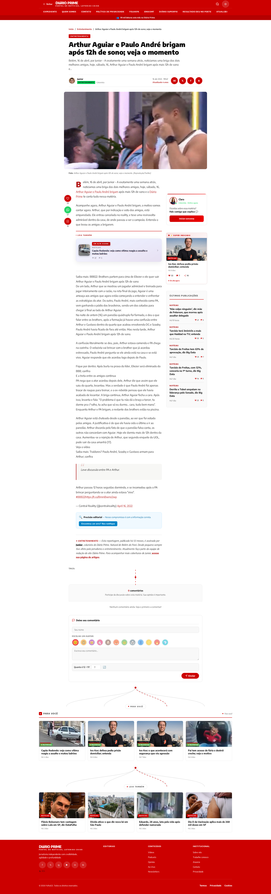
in (75, 865)
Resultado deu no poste (197, 11)
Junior (80, 79)
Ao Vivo (151, 867)
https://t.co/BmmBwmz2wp (101, 497)
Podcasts (152, 857)
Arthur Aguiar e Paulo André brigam (97, 191)
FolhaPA (134, 11)
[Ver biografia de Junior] (72, 80)
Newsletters (153, 871)
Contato (86, 11)
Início (71, 29)
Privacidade (198, 871)
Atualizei (222, 11)
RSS (43, 871)
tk (83, 865)
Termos (203, 885)
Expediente (50, 11)
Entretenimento (84, 29)
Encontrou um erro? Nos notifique (98, 524)
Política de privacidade (110, 11)
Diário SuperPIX (168, 11)
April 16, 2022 (125, 506)
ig (58, 865)
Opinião (151, 862)
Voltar (49, 4)
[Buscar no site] (217, 4)
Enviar (191, 675)
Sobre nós (197, 852)
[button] (186, 209)
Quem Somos (69, 11)
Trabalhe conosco (200, 857)
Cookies (228, 885)
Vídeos (151, 852)
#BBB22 (80, 497)
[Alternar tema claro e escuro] (225, 4)
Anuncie (196, 862)
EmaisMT (149, 11)
